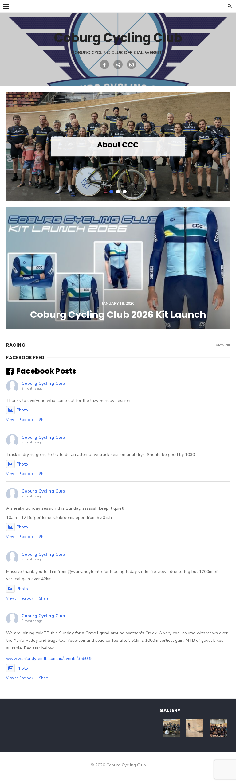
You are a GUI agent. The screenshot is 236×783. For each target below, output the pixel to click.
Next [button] (217, 146)
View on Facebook (19, 420)
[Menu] (6, 6)
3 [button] (125, 191)
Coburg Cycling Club (118, 37)
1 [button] (111, 191)
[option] (118, 146)
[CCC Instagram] (131, 64)
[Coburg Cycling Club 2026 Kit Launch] (118, 268)
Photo (22, 410)
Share (43, 420)
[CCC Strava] (118, 64)
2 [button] (118, 191)
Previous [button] (18, 146)
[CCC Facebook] (104, 64)
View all (223, 345)
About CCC (118, 145)
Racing (16, 345)
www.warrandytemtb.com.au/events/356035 (49, 658)
